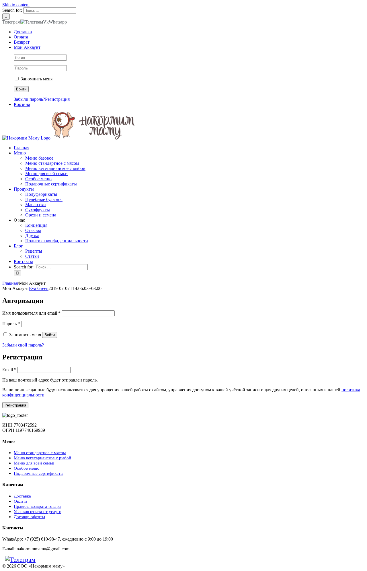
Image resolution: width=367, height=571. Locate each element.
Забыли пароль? (29, 99)
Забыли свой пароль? (23, 344)
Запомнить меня (35, 78)
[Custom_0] (53, 559)
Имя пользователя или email (31, 313)
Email (9, 369)
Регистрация (57, 99)
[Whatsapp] (47, 559)
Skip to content (16, 4)
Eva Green (38, 288)
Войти (49, 335)
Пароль (11, 323)
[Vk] (41, 559)
